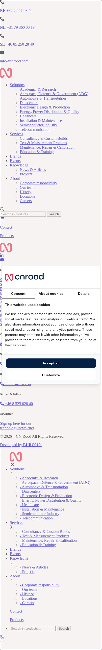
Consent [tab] (18, 294)
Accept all (51, 363)
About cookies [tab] (51, 294)
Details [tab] (84, 294)
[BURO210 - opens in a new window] (78, 277)
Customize (51, 375)
